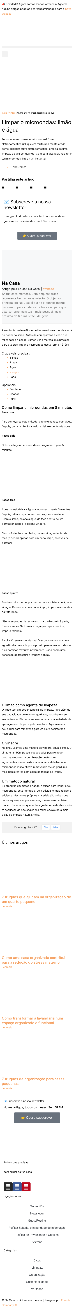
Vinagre (14, 372)
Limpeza (37, 1267)
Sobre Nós (37, 1206)
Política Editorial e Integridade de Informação (37, 1227)
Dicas (37, 1260)
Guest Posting (37, 1220)
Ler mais (7, 906)
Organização (37, 1274)
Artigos (13, 112)
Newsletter (37, 1213)
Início (4, 112)
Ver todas (37, 1288)
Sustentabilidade (37, 1281)
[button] (37, 47)
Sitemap (37, 1241)
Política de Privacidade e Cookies (37, 1234)
